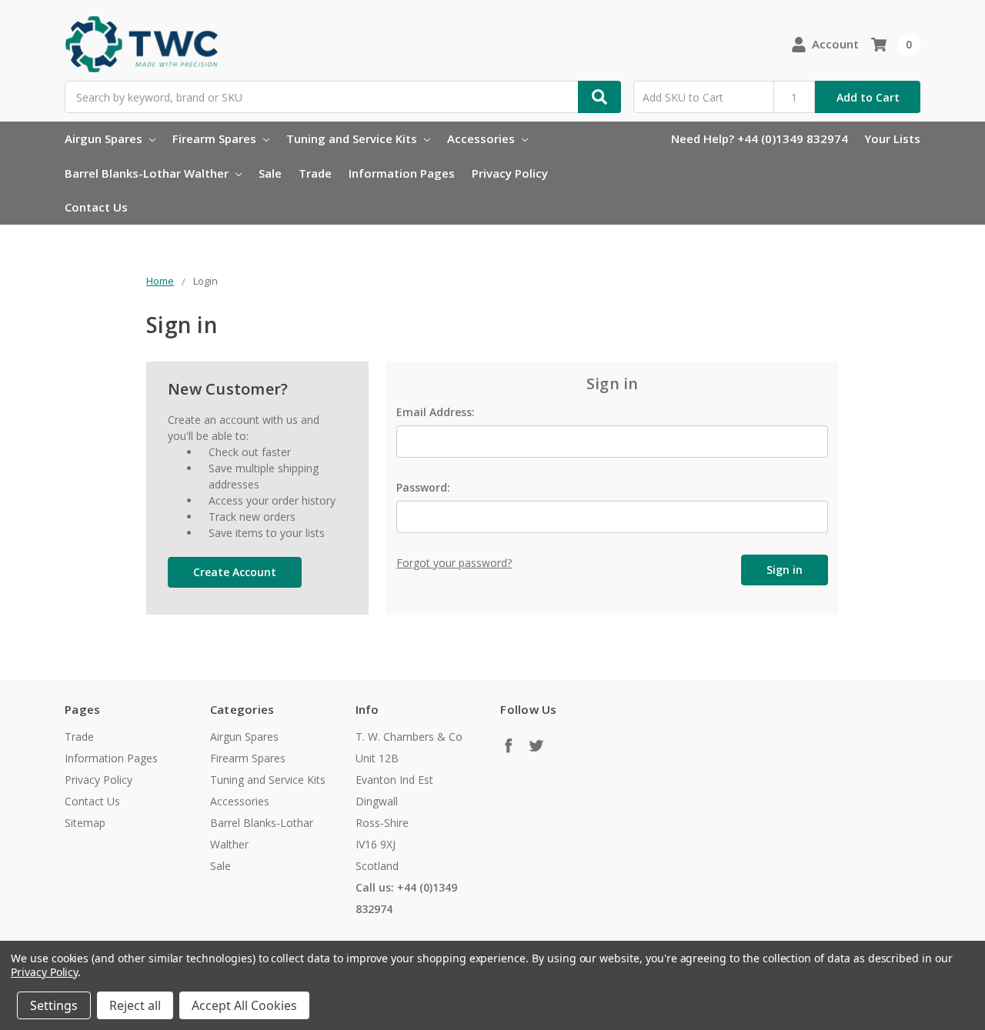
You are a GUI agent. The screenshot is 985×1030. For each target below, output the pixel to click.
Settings (54, 1005)
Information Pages (402, 173)
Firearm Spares (215, 138)
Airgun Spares (105, 138)
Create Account (234, 572)
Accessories (482, 138)
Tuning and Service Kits (353, 138)
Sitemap (85, 822)
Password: (423, 487)
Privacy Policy (510, 173)
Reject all (135, 1005)
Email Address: (435, 412)
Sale (270, 173)
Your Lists (892, 138)
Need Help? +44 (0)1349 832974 (759, 138)
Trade (315, 173)
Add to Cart (868, 97)
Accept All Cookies (244, 1005)
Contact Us (96, 207)
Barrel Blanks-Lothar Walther (148, 173)
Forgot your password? (454, 562)
